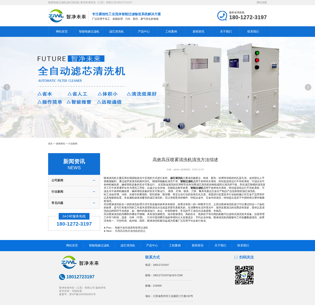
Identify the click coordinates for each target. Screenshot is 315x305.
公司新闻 (57, 180)
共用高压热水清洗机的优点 (130, 230)
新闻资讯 (198, 31)
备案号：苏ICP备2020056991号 (77, 294)
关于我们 (226, 31)
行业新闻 (73, 143)
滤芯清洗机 (116, 31)
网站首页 (62, 31)
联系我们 (253, 31)
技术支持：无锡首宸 (70, 290)
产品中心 (144, 31)
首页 (50, 143)
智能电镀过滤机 (89, 31)
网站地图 (262, 2)
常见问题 (57, 202)
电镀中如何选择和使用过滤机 (131, 227)
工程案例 (171, 31)
